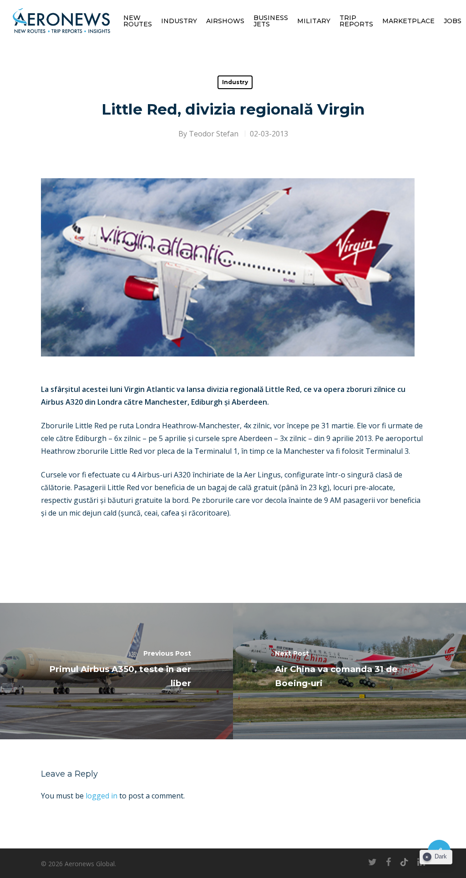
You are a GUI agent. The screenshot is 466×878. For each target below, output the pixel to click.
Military (313, 21)
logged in (101, 796)
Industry (179, 21)
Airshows (225, 21)
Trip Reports (356, 21)
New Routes (137, 21)
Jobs (452, 21)
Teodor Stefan (213, 134)
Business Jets (270, 21)
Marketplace (408, 21)
